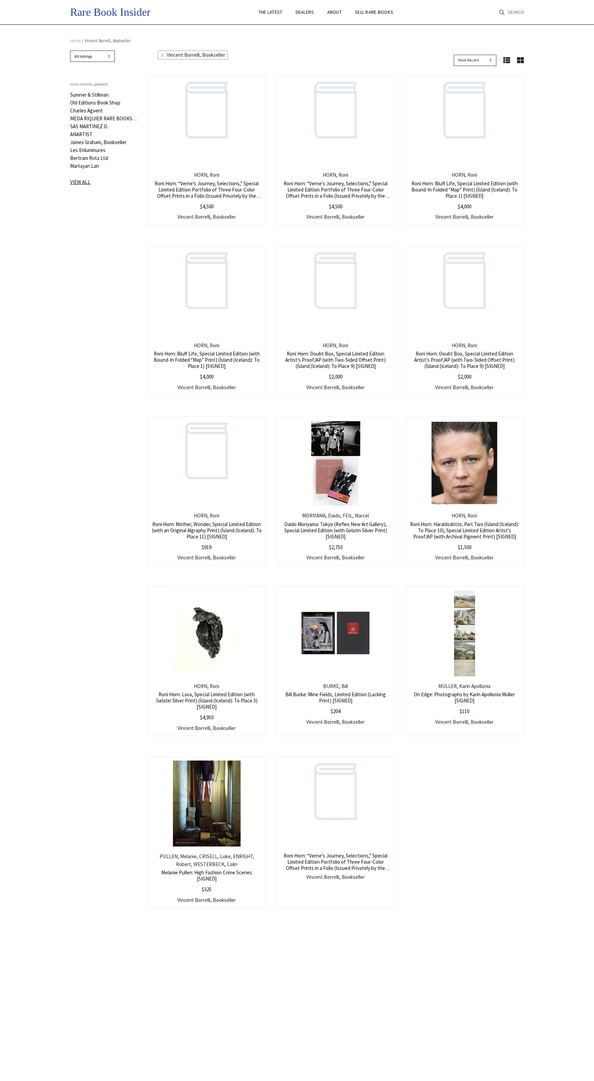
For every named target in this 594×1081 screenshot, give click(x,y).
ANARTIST (81, 134)
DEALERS (305, 12)
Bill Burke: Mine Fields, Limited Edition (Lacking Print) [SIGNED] (335, 697)
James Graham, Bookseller (98, 142)
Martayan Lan (84, 166)
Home (75, 41)
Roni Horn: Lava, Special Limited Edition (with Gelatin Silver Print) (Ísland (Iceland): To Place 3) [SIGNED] (206, 700)
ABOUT (334, 12)
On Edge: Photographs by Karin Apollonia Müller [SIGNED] (464, 697)
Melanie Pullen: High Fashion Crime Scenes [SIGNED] (206, 875)
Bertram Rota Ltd (89, 158)
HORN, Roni (206, 175)
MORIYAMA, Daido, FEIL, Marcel (335, 515)
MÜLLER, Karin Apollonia (464, 686)
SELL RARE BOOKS (374, 12)
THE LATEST (270, 12)
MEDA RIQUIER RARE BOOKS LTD (103, 119)
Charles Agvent (86, 111)
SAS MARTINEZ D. (89, 126)
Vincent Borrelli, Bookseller (196, 55)
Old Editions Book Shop (95, 103)
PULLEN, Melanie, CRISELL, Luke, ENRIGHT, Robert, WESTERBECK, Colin (207, 860)
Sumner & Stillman (89, 95)
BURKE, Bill (335, 686)
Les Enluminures (88, 150)
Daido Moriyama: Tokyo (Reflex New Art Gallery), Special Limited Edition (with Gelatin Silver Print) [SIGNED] (335, 530)
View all (80, 182)
